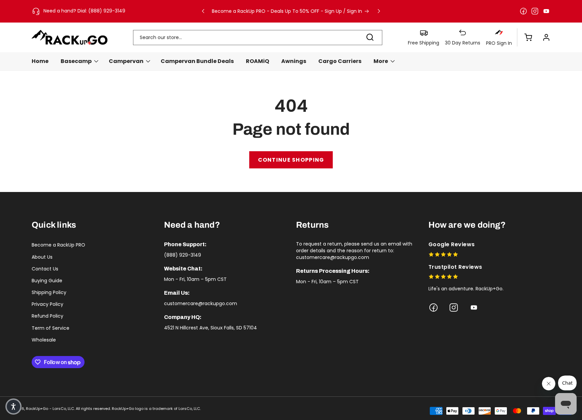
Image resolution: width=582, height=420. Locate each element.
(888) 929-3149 (182, 255)
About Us (42, 257)
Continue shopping (291, 160)
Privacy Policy (47, 304)
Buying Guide (47, 280)
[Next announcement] (378, 11)
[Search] (370, 37)
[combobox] (257, 37)
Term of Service (50, 328)
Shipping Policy (49, 292)
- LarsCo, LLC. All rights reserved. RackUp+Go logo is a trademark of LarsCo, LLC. (125, 408)
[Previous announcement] (203, 11)
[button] (524, 37)
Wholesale (44, 339)
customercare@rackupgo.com (200, 303)
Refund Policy (47, 316)
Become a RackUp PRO (58, 244)
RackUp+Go (37, 408)
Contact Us (45, 268)
